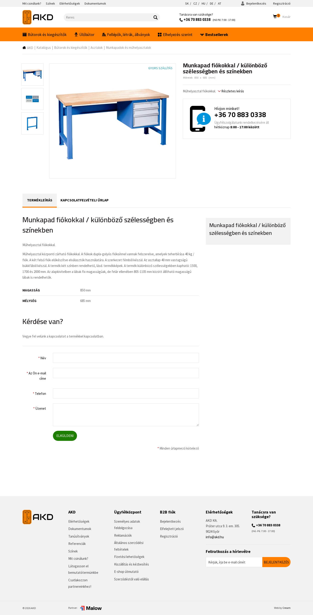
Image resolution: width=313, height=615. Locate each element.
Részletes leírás (232, 91)
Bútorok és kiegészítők (47, 34)
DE (211, 3)
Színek (73, 551)
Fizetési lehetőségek (129, 557)
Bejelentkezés (256, 3)
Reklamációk (123, 535)
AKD (30, 48)
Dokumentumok (79, 529)
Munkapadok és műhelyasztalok (128, 47)
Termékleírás (39, 200)
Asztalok (97, 47)
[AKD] (43, 17)
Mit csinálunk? (78, 558)
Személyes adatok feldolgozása (127, 524)
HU (203, 3)
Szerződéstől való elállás (131, 579)
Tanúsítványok (78, 536)
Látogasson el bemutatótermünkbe (83, 569)
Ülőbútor (86, 34)
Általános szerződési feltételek (128, 546)
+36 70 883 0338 (197, 19)
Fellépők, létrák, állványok (128, 34)
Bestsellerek (216, 34)
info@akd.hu (215, 537)
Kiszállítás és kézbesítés (131, 564)
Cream (287, 608)
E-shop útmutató (126, 571)
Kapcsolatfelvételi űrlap (84, 200)
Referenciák (77, 543)
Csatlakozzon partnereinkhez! (79, 583)
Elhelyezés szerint (177, 34)
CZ (195, 3)
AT (219, 3)
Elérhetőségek (78, 521)
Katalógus (43, 47)
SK (187, 3)
